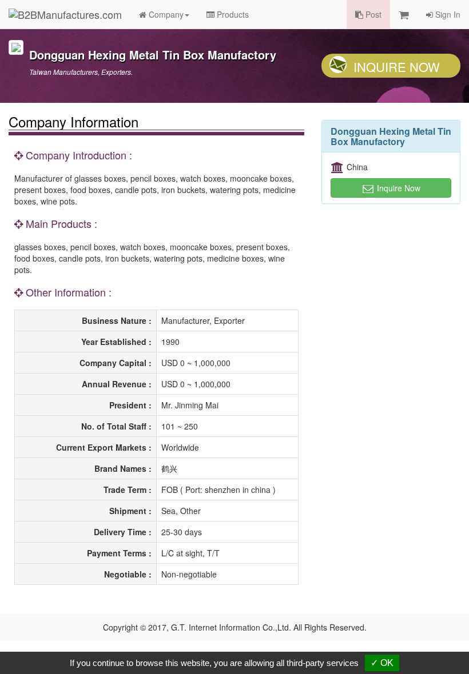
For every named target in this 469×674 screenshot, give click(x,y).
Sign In (446, 14)
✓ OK (382, 663)
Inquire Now (396, 66)
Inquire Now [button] (397, 188)
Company (165, 14)
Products (231, 14)
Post (372, 14)
